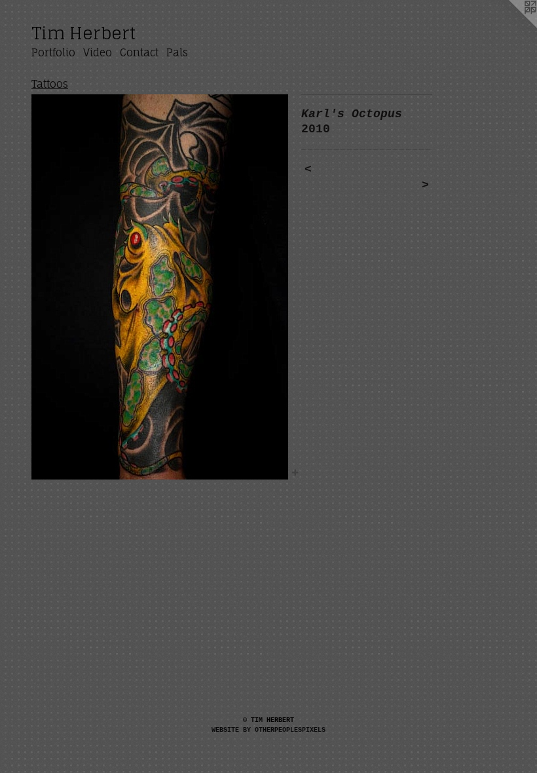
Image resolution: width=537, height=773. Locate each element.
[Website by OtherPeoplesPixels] (511, 26)
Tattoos (49, 83)
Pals (177, 52)
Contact (139, 52)
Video (97, 52)
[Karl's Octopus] (159, 287)
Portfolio (53, 52)
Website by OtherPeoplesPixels (268, 730)
